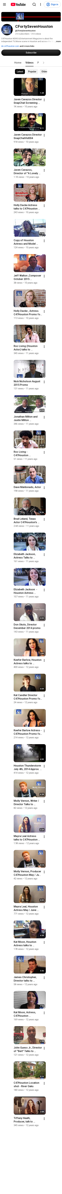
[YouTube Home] (18, 4)
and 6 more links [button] (27, 46)
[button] (43, 63)
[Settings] (40, 4)
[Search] (34, 4)
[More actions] (44, 100)
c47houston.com (11, 46)
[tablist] (31, 63)
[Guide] (4, 4)
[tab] (18, 63)
